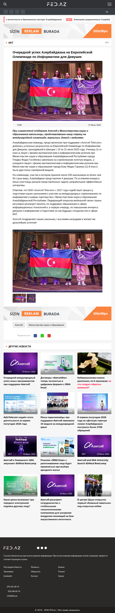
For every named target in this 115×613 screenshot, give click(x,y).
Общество (35, 571)
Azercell (19, 324)
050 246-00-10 (13, 591)
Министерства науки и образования (46, 324)
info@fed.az (12, 595)
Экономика (8, 571)
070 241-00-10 (13, 586)
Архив (61, 576)
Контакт (34, 576)
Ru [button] (107, 11)
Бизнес (61, 567)
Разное (61, 571)
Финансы (35, 567)
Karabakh (8, 576)
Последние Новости (13, 567)
